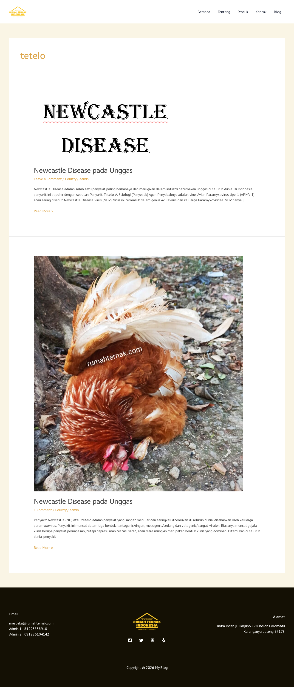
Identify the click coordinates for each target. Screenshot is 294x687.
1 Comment (43, 509)
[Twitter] (141, 640)
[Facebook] (130, 640)
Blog (277, 11)
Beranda (204, 11)
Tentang (224, 11)
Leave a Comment (48, 179)
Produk (242, 11)
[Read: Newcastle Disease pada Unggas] (104, 126)
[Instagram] (152, 640)
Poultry (70, 179)
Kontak (260, 11)
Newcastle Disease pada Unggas (83, 170)
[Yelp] (164, 640)
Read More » (43, 210)
